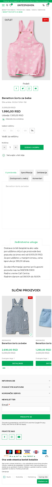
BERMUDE (41, 10)
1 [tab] (19, 74)
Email (5, 405)
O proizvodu (10, 172)
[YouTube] (18, 436)
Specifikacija (26, 172)
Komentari (37, 178)
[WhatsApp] (29, 88)
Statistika (19, 477)
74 (32, 130)
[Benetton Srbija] (26, 5)
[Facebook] (16, 88)
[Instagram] (11, 436)
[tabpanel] (26, 48)
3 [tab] (33, 74)
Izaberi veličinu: (8, 126)
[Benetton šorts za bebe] (17, 316)
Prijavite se (26, 417)
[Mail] (35, 88)
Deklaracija (42, 172)
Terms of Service (15, 424)
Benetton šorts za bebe (14, 343)
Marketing (32, 477)
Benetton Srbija (8, 10)
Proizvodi (21, 10)
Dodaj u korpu (32, 147)
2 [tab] (26, 74)
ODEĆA (34, 10)
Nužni (9, 477)
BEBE (28, 10)
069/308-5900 (27, 270)
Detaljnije (17, 363)
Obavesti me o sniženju (15, 119)
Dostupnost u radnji (19, 178)
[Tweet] (23, 88)
